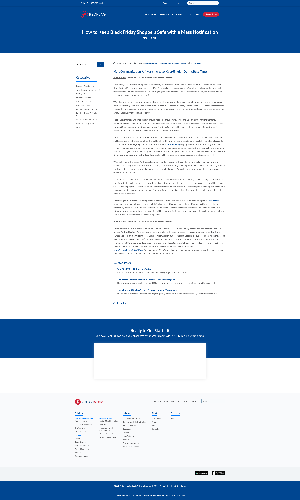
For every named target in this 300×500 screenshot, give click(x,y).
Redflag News (81, 94)
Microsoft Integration (85, 123)
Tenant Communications (108, 437)
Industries (176, 14)
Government (127, 429)
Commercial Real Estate (131, 418)
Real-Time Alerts (81, 421)
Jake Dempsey (151, 63)
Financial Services (129, 425)
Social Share (196, 63)
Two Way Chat (80, 428)
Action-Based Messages (83, 424)
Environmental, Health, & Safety (134, 422)
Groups (77, 438)
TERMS (175, 486)
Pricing (188, 14)
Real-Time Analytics (82, 445)
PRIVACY (157, 486)
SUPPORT (166, 486)
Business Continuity (84, 97)
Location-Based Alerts (85, 86)
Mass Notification (83, 105)
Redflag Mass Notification (108, 421)
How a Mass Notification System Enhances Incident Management (147, 279)
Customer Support (81, 456)
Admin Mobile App (82, 449)
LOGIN (194, 401)
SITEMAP (183, 486)
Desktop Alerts (80, 431)
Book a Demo (211, 14)
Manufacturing (128, 436)
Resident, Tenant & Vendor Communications (87, 114)
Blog (197, 14)
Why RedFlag (150, 14)
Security (78, 452)
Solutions (163, 14)
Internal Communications (86, 109)
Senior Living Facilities (131, 447)
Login (178, 3)
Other (78, 127)
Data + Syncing (80, 442)
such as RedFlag (172, 144)
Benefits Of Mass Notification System (134, 269)
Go (101, 64)
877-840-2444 (168, 401)
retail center (214, 200)
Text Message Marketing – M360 (89, 90)
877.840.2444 (97, 3)
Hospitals (126, 432)
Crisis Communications (85, 101)
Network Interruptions (107, 434)
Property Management (131, 443)
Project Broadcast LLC (128, 486)
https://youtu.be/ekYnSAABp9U (128, 249)
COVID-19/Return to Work (87, 119)
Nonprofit (126, 439)
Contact (166, 3)
